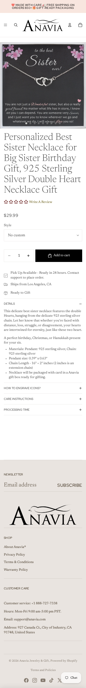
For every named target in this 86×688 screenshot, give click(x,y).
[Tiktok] (51, 680)
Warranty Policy (16, 570)
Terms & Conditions (19, 562)
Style (7, 225)
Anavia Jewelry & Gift (34, 660)
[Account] (69, 25)
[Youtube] (43, 680)
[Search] (16, 25)
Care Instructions (18, 399)
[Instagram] (35, 680)
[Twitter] (60, 680)
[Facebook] (26, 680)
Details (9, 304)
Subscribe (69, 485)
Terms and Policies (43, 670)
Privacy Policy (14, 555)
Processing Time (16, 410)
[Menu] (5, 24)
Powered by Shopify (63, 660)
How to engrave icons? (22, 388)
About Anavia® (15, 547)
